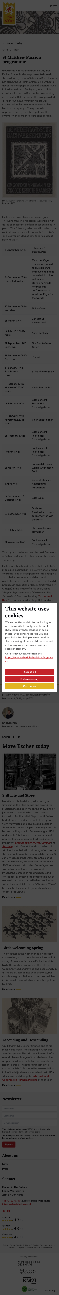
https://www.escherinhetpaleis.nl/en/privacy (29, 659)
